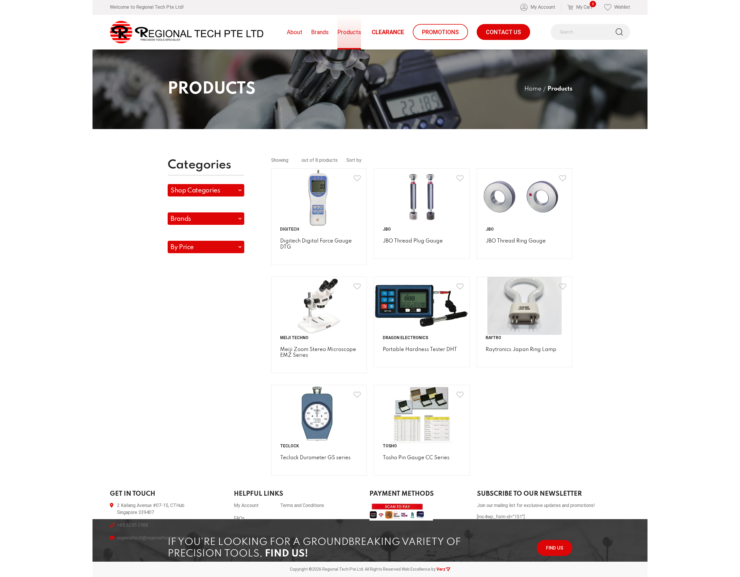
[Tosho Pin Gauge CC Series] (421, 414)
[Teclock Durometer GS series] (319, 414)
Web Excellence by (423, 569)
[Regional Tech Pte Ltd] (186, 32)
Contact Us (503, 32)
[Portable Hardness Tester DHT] (421, 306)
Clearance (388, 32)
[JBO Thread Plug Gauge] (421, 198)
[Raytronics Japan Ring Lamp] (524, 306)
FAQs (239, 518)
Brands (320, 32)
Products (349, 32)
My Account (246, 505)
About (294, 32)
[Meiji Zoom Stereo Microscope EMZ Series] (319, 306)
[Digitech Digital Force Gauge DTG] (319, 198)
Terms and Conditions (302, 505)
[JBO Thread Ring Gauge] (524, 198)
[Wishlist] (357, 178)
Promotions (440, 32)
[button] (206, 190)
